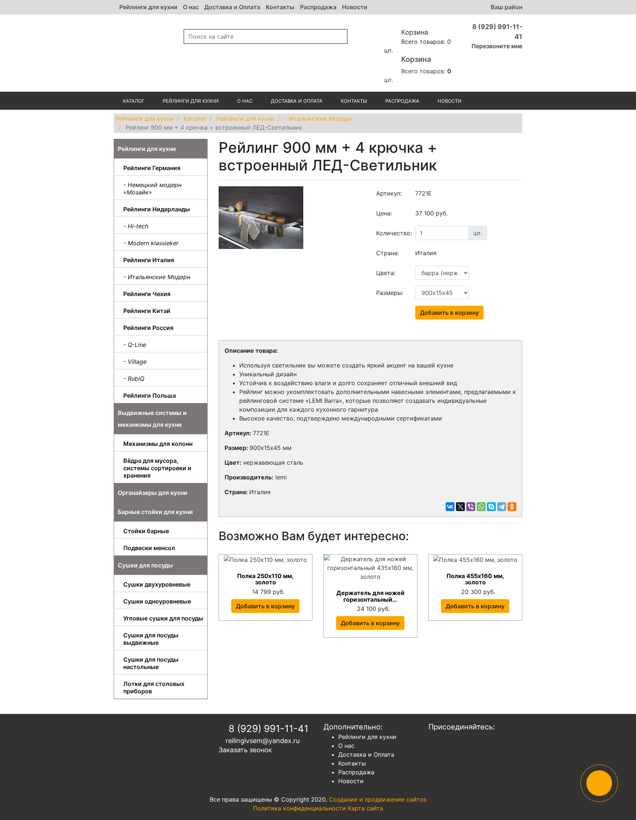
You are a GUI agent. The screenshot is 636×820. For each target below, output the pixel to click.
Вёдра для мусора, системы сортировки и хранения (157, 468)
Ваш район (506, 7)
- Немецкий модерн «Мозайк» (152, 188)
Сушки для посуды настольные (151, 663)
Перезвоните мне (496, 46)
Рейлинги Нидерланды (156, 209)
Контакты (280, 7)
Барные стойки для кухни (155, 511)
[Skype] (491, 506)
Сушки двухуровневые (156, 584)
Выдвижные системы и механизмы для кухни (152, 418)
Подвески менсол (149, 548)
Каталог (133, 101)
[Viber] (470, 506)
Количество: (393, 233)
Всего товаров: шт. (417, 69)
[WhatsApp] (481, 506)
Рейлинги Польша (149, 395)
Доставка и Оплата (232, 7)
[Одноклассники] (512, 506)
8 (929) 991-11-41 (267, 728)
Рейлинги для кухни (148, 7)
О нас (191, 7)
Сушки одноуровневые (157, 601)
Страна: (387, 253)
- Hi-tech (135, 226)
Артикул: (389, 193)
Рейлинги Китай (146, 310)
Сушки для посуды (145, 565)
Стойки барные (146, 531)
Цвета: (385, 273)
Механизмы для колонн (157, 443)
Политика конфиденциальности (299, 808)
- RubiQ (133, 378)
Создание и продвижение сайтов (378, 799)
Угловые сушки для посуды (163, 618)
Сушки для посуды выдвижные (151, 638)
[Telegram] (501, 506)
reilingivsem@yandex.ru (262, 741)
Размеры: (389, 292)
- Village (134, 361)
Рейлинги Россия (148, 327)
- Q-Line (134, 344)
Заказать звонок (245, 750)
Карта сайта (365, 808)
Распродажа (318, 7)
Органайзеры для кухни (152, 492)
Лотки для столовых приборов (153, 687)
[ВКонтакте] (450, 506)
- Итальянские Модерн (156, 277)
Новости (354, 7)
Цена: (384, 213)
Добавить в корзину (449, 312)
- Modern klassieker (151, 243)
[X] (460, 506)
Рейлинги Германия (151, 168)
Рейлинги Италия (148, 260)
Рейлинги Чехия (146, 294)
